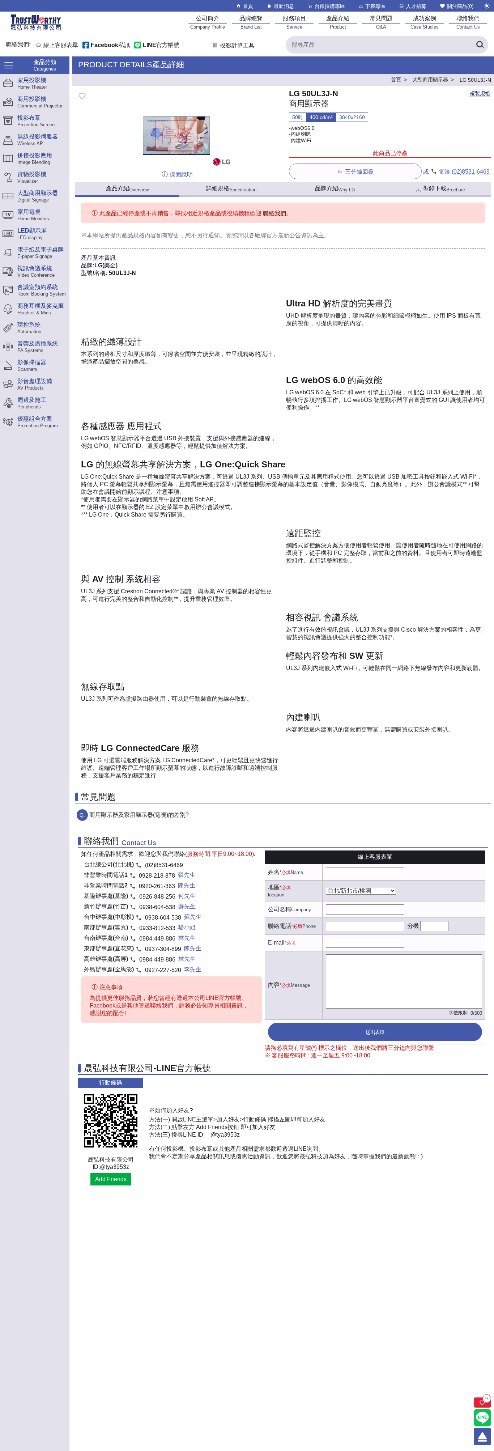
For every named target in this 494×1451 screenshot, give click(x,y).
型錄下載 (444, 188)
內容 (274, 985)
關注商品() (460, 6)
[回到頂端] (482, 1436)
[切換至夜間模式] (486, 5)
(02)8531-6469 (471, 172)
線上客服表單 (60, 45)
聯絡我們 (274, 213)
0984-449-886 (157, 938)
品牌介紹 (335, 188)
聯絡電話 (279, 926)
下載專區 (375, 6)
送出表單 (375, 1032)
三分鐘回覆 (359, 172)
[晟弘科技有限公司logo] (36, 30)
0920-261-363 (157, 886)
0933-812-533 (157, 928)
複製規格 (480, 93)
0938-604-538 (157, 907)
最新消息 (284, 6)
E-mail (276, 942)
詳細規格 (231, 188)
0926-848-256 (157, 897)
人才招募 (416, 6)
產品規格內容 (139, 235)
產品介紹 (127, 188)
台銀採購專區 (330, 6)
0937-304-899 (163, 949)
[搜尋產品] (479, 45)
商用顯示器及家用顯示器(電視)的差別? (139, 815)
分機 (413, 926)
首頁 (248, 6)
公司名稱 (279, 909)
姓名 (274, 872)
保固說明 (181, 174)
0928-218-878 (157, 876)
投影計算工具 (237, 45)
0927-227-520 (163, 970)
